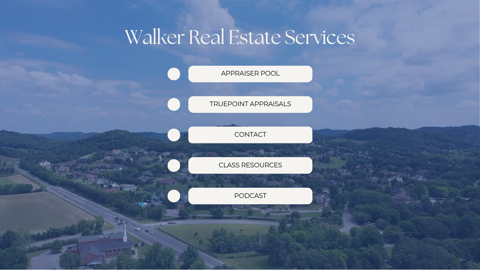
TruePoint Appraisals (250, 104)
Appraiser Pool (250, 73)
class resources (250, 165)
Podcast (250, 196)
